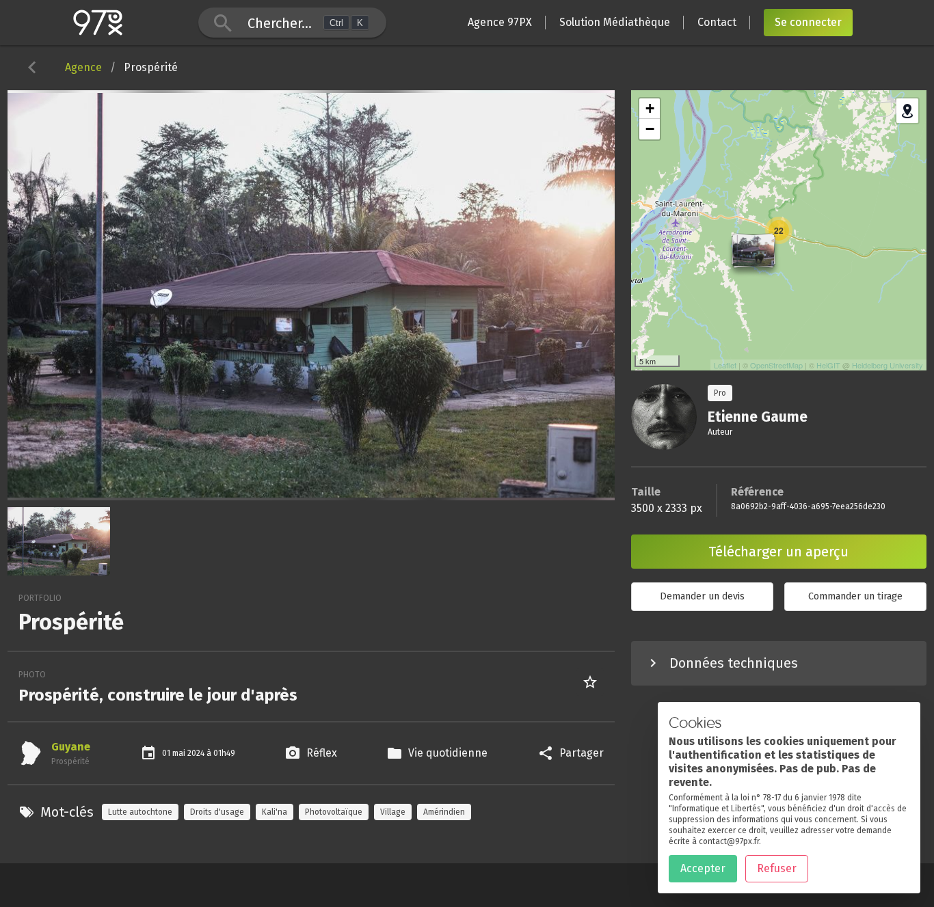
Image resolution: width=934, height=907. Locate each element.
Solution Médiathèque (614, 22)
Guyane (70, 746)
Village (392, 812)
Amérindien (444, 812)
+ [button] (649, 108)
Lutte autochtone (140, 812)
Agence (83, 67)
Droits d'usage (217, 812)
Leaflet (725, 365)
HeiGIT (828, 365)
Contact (716, 22)
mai (179, 753)
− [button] (649, 128)
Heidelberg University (887, 365)
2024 (196, 753)
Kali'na (274, 812)
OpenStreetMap (776, 365)
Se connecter (808, 22)
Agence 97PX (500, 22)
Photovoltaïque (333, 812)
